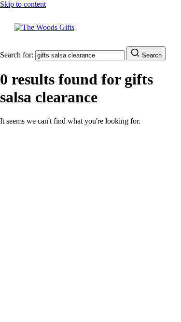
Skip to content (23, 4)
